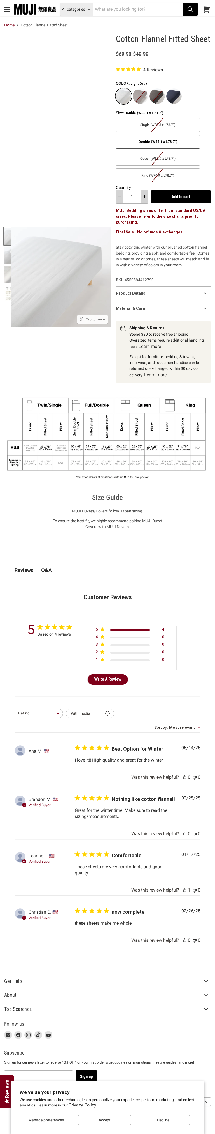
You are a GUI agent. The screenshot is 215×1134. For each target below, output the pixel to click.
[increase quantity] (144, 196)
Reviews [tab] (24, 570)
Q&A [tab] (46, 570)
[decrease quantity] (119, 196)
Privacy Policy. (83, 1105)
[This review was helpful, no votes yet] (184, 777)
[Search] (190, 9)
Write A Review (107, 679)
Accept (105, 1120)
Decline (163, 1120)
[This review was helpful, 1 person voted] (184, 890)
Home (9, 25)
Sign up (86, 1076)
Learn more (150, 346)
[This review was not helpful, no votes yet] (195, 777)
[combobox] (39, 713)
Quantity (123, 187)
